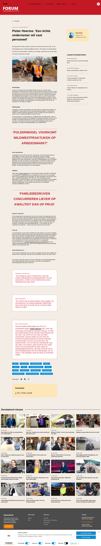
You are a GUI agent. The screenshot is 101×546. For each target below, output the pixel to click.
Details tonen (74, 543)
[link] (13, 425)
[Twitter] (28, 379)
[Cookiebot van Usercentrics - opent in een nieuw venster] (9, 543)
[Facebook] (21, 379)
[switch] (40, 543)
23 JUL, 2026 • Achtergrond (73, 68)
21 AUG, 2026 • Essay (72, 58)
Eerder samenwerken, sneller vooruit (77, 70)
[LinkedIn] (25, 379)
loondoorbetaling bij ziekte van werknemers (37, 241)
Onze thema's (50, 4)
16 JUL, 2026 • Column (72, 85)
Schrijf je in (9, 526)
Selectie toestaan (86, 537)
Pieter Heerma (35, 328)
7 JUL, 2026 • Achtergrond (72, 95)
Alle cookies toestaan (86, 533)
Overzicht (16, 21)
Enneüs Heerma (23, 173)
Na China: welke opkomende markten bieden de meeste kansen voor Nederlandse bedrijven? (77, 99)
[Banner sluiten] (98, 531)
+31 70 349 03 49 (87, 521)
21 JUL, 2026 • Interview (72, 75)
